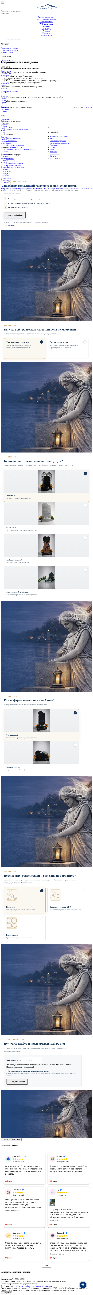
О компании (54, 154)
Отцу (3, 128)
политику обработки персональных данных (34, 1071)
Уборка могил (56, 188)
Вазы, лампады (44, 188)
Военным (46, 26)
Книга (3, 163)
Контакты (46, 33)
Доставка (9, 127)
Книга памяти (46, 35)
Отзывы (53, 156)
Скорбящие (5, 176)
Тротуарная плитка (8, 188)
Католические (6, 73)
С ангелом (4, 160)
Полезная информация (58, 141)
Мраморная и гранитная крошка (27, 188)
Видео (52, 149)
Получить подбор (18, 1082)
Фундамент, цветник (13, 165)
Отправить (7, 1293)
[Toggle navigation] (2, 2)
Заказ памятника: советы (59, 136)
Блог (51, 139)
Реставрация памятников (70, 188)
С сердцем (4, 156)
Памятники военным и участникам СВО (20, 149)
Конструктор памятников (15, 145)
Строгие (4, 105)
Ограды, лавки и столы (14, 163)
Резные (3, 98)
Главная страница (10, 91)
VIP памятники (46, 24)
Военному (4, 144)
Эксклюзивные (6, 109)
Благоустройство (46, 22)
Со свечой (4, 165)
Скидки (46, 31)
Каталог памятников (46, 17)
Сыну (3, 133)
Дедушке (4, 137)
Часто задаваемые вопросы (59, 143)
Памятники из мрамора (9, 50)
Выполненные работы (46, 19)
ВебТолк (88, 107)
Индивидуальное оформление (17, 129)
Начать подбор (15, 215)
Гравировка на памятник (15, 167)
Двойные (4, 100)
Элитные (4, 88)
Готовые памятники (13, 40)
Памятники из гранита (9, 48)
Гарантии (53, 145)
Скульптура (46, 29)
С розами (4, 152)
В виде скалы (6, 178)
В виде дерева (6, 171)
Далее (16, 1139)
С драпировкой (6, 180)
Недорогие (5, 84)
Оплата (52, 147)
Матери (3, 130)
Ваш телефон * (12, 1060)
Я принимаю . (29, 1071)
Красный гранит (7, 52)
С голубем (4, 169)
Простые (4, 103)
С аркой (4, 111)
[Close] (4, 173)
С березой (4, 167)
